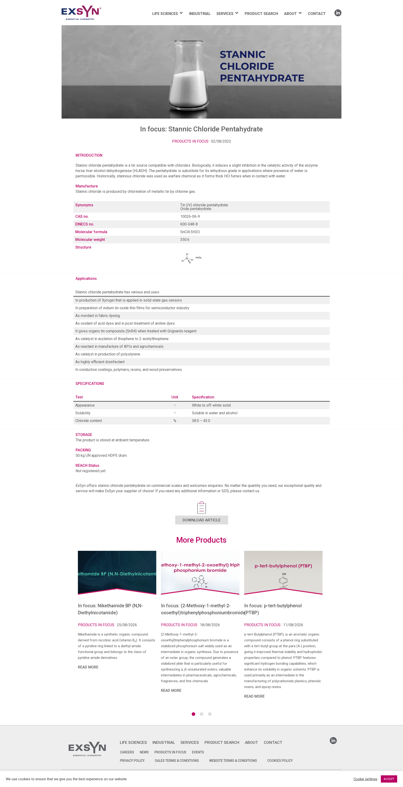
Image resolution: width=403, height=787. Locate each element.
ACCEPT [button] (389, 779)
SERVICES (224, 13)
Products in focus (190, 141)
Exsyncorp (92, 5)
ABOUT (290, 13)
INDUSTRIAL (200, 13)
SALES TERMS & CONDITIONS (177, 760)
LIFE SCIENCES (165, 13)
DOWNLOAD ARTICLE (202, 520)
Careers (127, 752)
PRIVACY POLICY (132, 760)
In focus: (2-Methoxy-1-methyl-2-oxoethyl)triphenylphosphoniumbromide (200, 609)
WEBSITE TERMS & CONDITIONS (233, 760)
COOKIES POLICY (280, 760)
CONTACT (317, 13)
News (144, 752)
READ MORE (88, 667)
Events (198, 752)
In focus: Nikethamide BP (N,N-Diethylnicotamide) (110, 609)
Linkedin (337, 11)
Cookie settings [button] (365, 779)
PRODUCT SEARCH (261, 13)
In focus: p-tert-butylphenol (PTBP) (273, 609)
